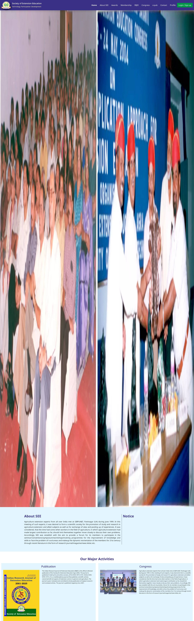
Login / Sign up (185, 5)
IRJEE (136, 5)
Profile (173, 5)
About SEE (104, 5)
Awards (114, 5)
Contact (163, 5)
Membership (126, 5)
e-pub (155, 5)
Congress (146, 5)
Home (94, 5)
